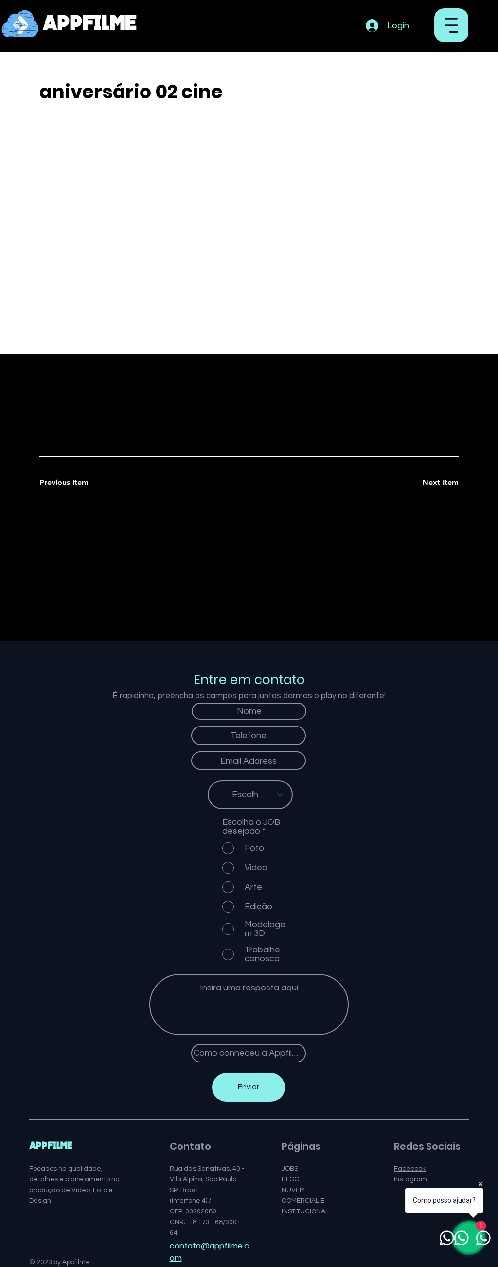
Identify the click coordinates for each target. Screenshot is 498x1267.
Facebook (410, 1168)
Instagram (410, 1179)
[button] (451, 25)
